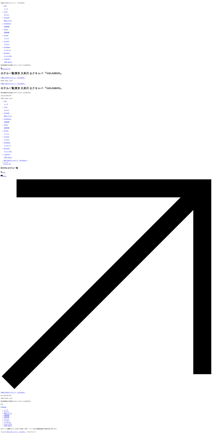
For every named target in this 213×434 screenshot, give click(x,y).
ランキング (7, 422)
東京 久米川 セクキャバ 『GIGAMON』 (16, 432)
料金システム (8, 413)
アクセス (6, 420)
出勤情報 (6, 415)
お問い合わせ (8, 425)
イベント (6, 418)
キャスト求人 (8, 424)
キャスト (6, 411)
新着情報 (6, 417)
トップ (6, 410)
